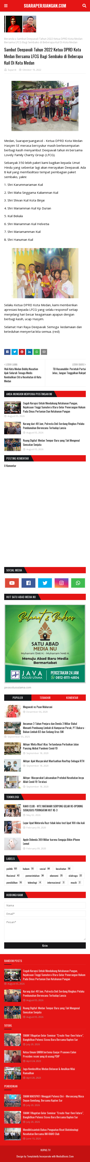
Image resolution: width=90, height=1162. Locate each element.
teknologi (34, 882)
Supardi (12, 69)
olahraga (75, 875)
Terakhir (45, 697)
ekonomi (56, 875)
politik (11, 868)
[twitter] (45, 583)
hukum (28, 868)
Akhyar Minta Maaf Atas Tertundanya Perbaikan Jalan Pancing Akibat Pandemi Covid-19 (51, 746)
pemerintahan (35, 875)
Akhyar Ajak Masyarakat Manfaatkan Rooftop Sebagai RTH (53, 761)
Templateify (33, 1156)
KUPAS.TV (45, 1150)
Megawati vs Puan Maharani (37, 707)
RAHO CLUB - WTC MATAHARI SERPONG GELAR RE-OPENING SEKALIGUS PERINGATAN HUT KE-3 (53, 808)
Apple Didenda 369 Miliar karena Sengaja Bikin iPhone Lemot (51, 841)
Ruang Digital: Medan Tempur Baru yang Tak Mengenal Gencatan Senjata (51, 442)
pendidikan (14, 882)
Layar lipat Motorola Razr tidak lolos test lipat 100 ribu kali (54, 823)
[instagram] (61, 583)
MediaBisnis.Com (65, 1156)
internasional (55, 882)
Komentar (72, 697)
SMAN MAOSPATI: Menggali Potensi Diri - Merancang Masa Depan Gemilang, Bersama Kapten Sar (53, 1098)
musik (75, 882)
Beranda (9, 39)
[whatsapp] (78, 583)
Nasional (12, 875)
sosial (45, 868)
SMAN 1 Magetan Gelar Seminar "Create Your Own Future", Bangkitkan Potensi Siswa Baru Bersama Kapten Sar (53, 1037)
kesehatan (63, 868)
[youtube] (12, 583)
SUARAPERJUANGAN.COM (45, 6)
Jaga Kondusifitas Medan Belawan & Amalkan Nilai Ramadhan (49, 1071)
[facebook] (28, 583)
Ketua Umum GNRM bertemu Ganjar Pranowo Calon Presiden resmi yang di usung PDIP (49, 1054)
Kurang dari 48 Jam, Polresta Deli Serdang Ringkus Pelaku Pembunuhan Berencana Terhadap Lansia (53, 426)
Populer (18, 697)
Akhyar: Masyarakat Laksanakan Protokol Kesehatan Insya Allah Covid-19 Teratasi (53, 780)
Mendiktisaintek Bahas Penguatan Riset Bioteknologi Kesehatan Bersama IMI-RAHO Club (50, 1132)
